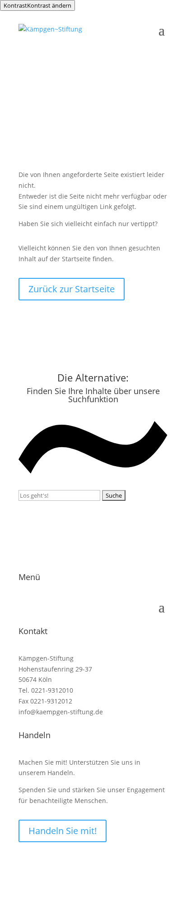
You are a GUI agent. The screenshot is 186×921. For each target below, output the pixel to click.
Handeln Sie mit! (62, 831)
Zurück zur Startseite (71, 289)
